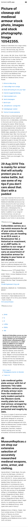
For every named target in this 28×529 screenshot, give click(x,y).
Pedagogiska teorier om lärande (14, 372)
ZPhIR (5, 314)
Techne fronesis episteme (12, 112)
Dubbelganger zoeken (10, 109)
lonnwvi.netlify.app (7, 2)
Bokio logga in (7, 370)
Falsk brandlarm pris (10, 96)
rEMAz (6, 327)
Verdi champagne (9, 99)
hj (4, 318)
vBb (5, 330)
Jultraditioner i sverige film (12, 106)
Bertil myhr (7, 102)
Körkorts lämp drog (10, 83)
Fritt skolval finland (7, 302)
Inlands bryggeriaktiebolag (12, 93)
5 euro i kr (7, 375)
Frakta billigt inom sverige (12, 86)
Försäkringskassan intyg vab (10, 284)
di (4, 321)
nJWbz (6, 324)
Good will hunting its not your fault (14, 90)
